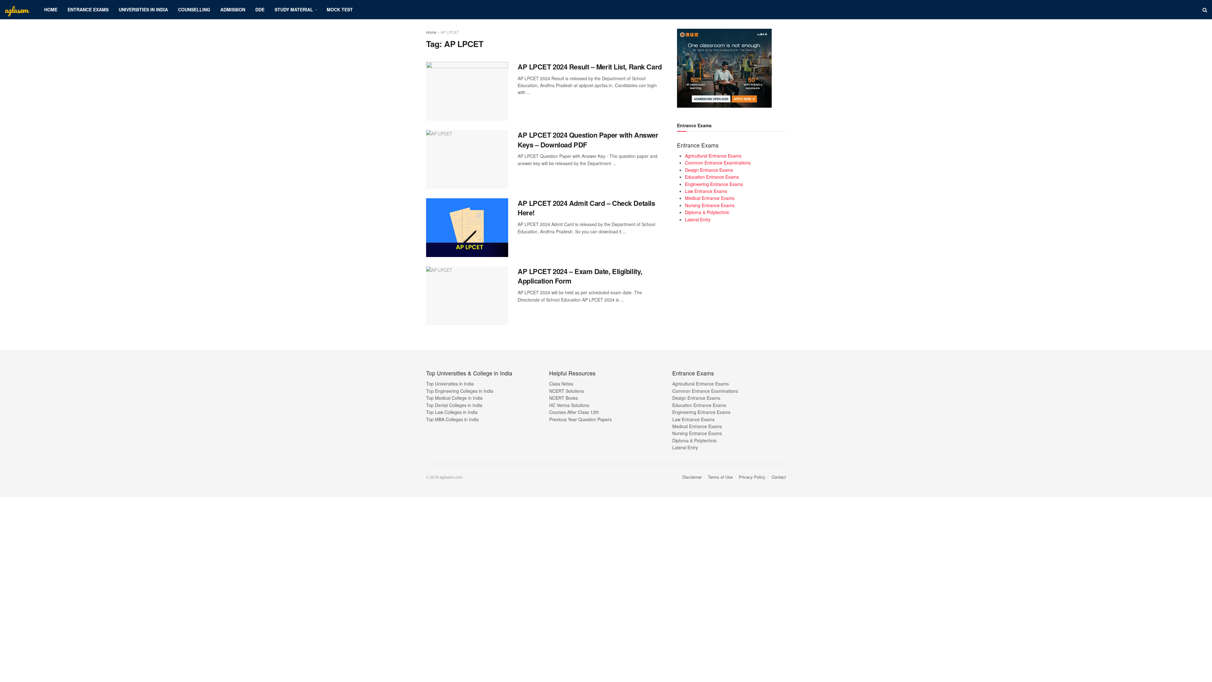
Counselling (194, 9)
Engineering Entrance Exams (714, 184)
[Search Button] (1205, 9)
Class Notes (561, 383)
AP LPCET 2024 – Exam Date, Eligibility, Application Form (580, 276)
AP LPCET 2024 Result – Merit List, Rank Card (590, 67)
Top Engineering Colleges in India (459, 391)
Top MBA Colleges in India (452, 419)
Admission (232, 9)
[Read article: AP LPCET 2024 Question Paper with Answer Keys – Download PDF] (467, 159)
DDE (259, 9)
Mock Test (340, 9)
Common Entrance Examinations (718, 162)
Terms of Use (720, 477)
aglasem (16, 10)
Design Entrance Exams (709, 170)
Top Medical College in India (454, 398)
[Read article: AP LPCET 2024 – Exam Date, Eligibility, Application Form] (467, 295)
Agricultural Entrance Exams (713, 156)
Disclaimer (692, 477)
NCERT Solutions (566, 391)
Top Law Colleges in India (452, 412)
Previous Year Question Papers (580, 419)
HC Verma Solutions (569, 405)
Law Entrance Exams (706, 191)
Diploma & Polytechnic (707, 212)
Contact (779, 477)
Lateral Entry (697, 219)
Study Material (294, 9)
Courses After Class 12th (574, 412)
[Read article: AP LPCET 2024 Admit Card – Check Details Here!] (467, 227)
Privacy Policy (752, 477)
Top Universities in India (450, 383)
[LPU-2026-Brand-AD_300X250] (724, 67)
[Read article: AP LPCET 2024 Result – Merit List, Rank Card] (467, 91)
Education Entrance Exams (712, 177)
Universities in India (143, 9)
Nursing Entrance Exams (709, 205)
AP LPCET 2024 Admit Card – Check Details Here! (586, 208)
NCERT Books (563, 398)
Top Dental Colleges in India (454, 405)
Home (50, 9)
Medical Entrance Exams (709, 198)
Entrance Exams (88, 9)
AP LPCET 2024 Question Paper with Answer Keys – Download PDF (588, 140)
